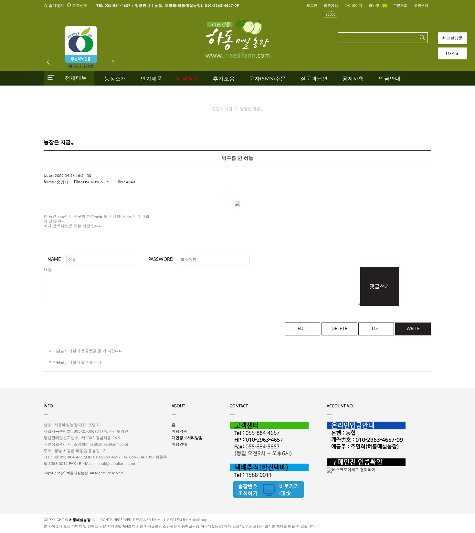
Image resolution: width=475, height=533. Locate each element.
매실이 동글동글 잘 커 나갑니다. (96, 351)
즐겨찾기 (56, 5)
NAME (54, 259)
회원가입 (331, 5)
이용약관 (179, 431)
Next (113, 62)
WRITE (413, 329)
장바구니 (378, 5)
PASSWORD (161, 259)
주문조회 (400, 5)
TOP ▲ (452, 53)
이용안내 (179, 444)
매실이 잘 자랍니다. (85, 362)
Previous (48, 62)
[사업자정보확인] (115, 432)
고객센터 (79, 5)
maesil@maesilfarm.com (106, 444)
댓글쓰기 (379, 286)
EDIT (302, 329)
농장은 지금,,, (251, 109)
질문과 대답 (222, 109)
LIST (376, 329)
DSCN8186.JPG (97, 182)
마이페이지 (353, 5)
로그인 (312, 5)
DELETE (339, 329)
